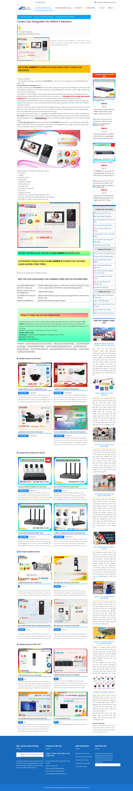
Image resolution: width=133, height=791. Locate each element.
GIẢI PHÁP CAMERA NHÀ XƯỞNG (106, 2)
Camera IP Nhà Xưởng (81, 760)
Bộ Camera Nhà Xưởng (63, 8)
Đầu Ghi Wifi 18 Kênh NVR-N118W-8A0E (66, 487)
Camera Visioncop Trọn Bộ (102, 310)
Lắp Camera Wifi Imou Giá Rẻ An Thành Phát (104, 495)
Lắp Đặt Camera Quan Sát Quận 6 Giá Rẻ (39, 344)
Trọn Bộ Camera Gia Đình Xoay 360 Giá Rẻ (32, 487)
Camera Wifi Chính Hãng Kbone (104, 253)
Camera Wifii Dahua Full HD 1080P (102, 261)
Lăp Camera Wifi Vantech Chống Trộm (102, 283)
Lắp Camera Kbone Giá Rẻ (36, 346)
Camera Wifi (90, 8)
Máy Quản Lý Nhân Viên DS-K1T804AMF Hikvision (34, 626)
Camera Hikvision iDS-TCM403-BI (29, 582)
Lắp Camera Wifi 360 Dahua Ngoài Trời (103, 266)
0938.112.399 (41, 2)
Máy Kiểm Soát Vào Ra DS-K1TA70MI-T (67, 582)
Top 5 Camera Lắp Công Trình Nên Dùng (103, 241)
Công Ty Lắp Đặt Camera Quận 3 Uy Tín (58, 346)
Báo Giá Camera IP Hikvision (103, 216)
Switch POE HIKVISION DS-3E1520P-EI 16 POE (102, 124)
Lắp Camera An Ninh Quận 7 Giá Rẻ (104, 548)
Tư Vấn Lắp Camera (81, 766)
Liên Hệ (110, 8)
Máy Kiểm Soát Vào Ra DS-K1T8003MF (66, 626)
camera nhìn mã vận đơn (102, 245)
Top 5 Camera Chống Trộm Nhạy (103, 230)
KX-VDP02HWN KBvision (62, 718)
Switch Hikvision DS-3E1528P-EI (104, 162)
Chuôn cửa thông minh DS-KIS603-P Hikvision (44, 21)
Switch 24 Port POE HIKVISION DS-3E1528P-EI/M (104, 186)
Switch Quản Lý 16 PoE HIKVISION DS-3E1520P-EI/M (104, 100)
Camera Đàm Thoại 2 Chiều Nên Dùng (104, 235)
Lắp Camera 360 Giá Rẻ (101, 301)
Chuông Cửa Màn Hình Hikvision (44, 17)
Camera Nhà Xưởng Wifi (82, 763)
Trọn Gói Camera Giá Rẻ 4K (39, 349)
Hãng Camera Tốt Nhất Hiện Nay (64, 344)
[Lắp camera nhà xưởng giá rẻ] (25, 10)
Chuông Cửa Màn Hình (25, 17)
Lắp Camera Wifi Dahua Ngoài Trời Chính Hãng (103, 272)
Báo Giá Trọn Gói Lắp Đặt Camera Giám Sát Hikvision (104, 344)
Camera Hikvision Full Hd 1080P (64, 17)
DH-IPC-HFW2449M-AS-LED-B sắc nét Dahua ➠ (70, 432)
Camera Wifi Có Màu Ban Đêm (104, 256)
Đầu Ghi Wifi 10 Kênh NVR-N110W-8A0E (30, 533)
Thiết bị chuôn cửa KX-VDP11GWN (29, 675)
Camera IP (78, 8)
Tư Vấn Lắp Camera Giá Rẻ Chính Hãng (104, 445)
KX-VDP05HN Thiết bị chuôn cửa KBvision (32, 718)
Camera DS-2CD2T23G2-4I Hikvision (30, 432)
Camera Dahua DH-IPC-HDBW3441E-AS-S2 (32, 389)
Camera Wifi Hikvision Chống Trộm (103, 277)
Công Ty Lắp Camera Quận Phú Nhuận (104, 597)
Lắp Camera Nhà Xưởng (43, 8)
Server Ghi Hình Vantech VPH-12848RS (67, 675)
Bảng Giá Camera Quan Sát (104, 692)
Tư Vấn (101, 8)
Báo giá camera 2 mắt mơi (102, 213)
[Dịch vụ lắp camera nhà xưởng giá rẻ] (30, 756)
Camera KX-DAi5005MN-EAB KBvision (66, 389)
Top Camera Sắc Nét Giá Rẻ (103, 225)
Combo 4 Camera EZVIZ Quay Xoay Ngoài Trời (69, 533)
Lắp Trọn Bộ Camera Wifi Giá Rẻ (104, 313)
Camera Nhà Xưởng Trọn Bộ (83, 757)
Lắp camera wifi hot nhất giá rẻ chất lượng (104, 296)
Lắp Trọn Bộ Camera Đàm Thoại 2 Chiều (104, 305)
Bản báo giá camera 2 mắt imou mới (104, 221)
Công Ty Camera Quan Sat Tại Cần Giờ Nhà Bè (104, 643)
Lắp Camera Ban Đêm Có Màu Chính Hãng (63, 349)
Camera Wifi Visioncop (101, 287)
